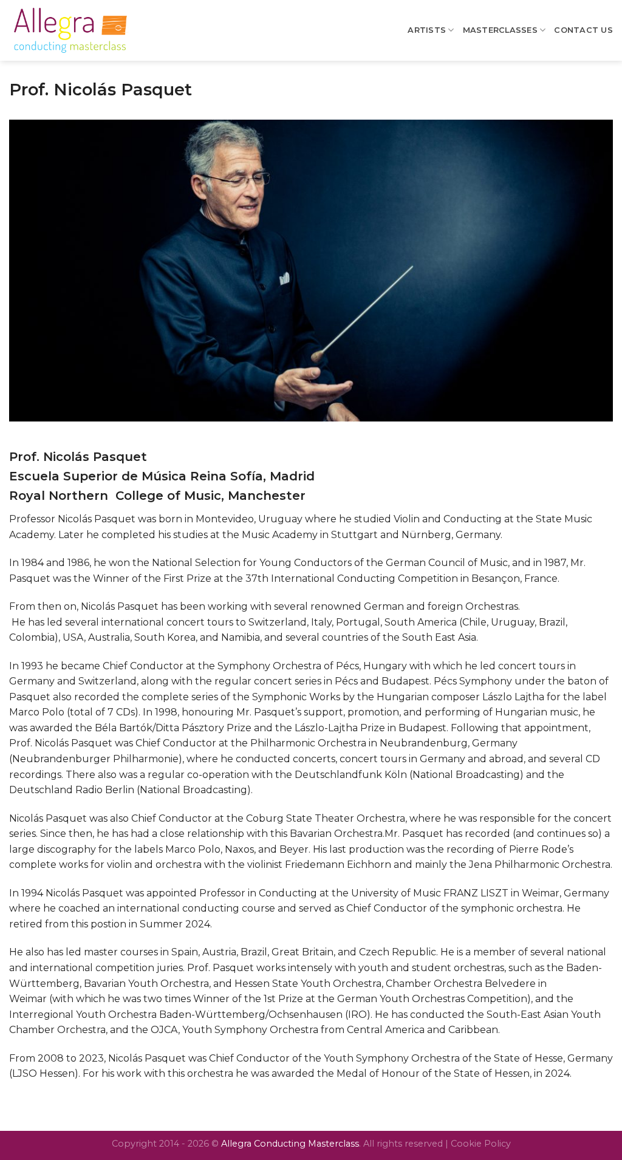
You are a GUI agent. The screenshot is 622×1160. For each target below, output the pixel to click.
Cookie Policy (481, 1143)
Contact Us (583, 30)
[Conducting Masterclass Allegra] (70, 30)
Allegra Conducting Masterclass (290, 1143)
